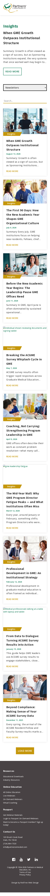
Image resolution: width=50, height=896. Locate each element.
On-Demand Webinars (12, 799)
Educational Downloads (13, 776)
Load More (25, 750)
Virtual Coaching (10, 802)
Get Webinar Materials (12, 815)
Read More (12, 71)
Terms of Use (25, 872)
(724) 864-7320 (9, 843)
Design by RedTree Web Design (25, 882)
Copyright (11, 867)
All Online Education (11, 792)
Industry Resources (11, 780)
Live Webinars (9, 795)
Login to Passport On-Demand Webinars (20, 818)
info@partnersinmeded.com (15, 847)
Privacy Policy (25, 874)
